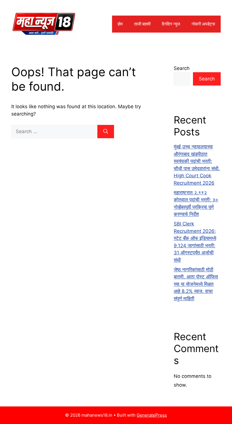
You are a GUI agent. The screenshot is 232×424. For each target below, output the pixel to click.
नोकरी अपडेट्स (203, 24)
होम (120, 24)
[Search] (105, 132)
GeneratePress (152, 415)
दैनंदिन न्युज (171, 24)
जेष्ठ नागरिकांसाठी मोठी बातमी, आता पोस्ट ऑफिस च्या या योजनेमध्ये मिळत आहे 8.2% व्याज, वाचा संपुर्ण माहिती (196, 284)
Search (182, 68)
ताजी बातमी (142, 24)
